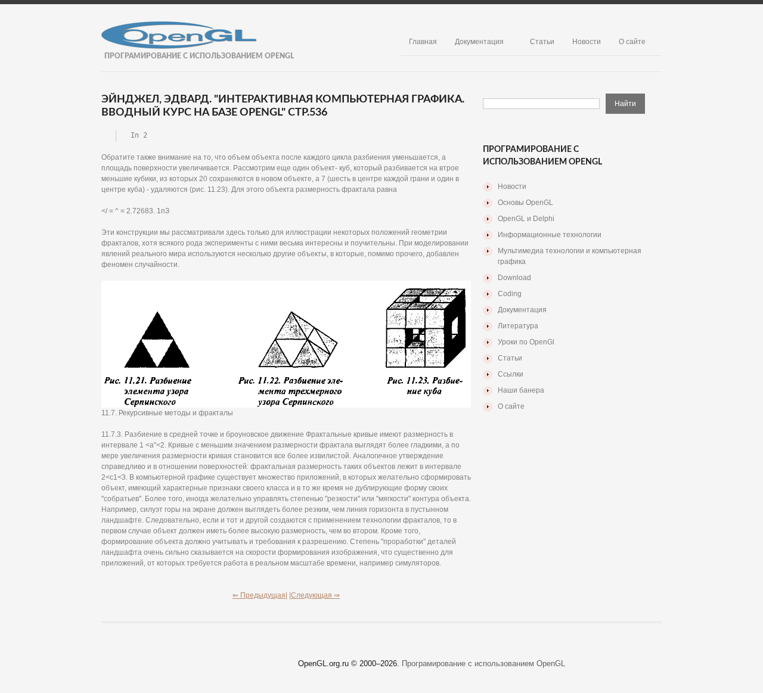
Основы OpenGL (525, 202)
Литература (518, 326)
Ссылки (510, 374)
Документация (479, 42)
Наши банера (521, 390)
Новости (586, 42)
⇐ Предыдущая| (259, 595)
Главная (423, 42)
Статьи (542, 42)
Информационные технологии (549, 235)
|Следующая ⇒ (314, 595)
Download (514, 278)
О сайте (632, 42)
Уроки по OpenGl (526, 342)
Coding (510, 294)
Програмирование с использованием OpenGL (483, 663)
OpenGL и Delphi (526, 219)
